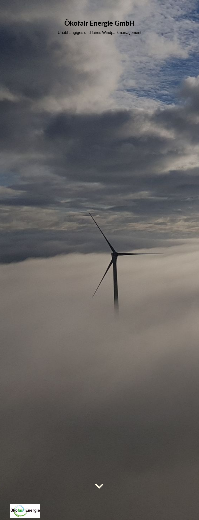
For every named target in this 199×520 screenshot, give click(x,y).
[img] (99, 260)
